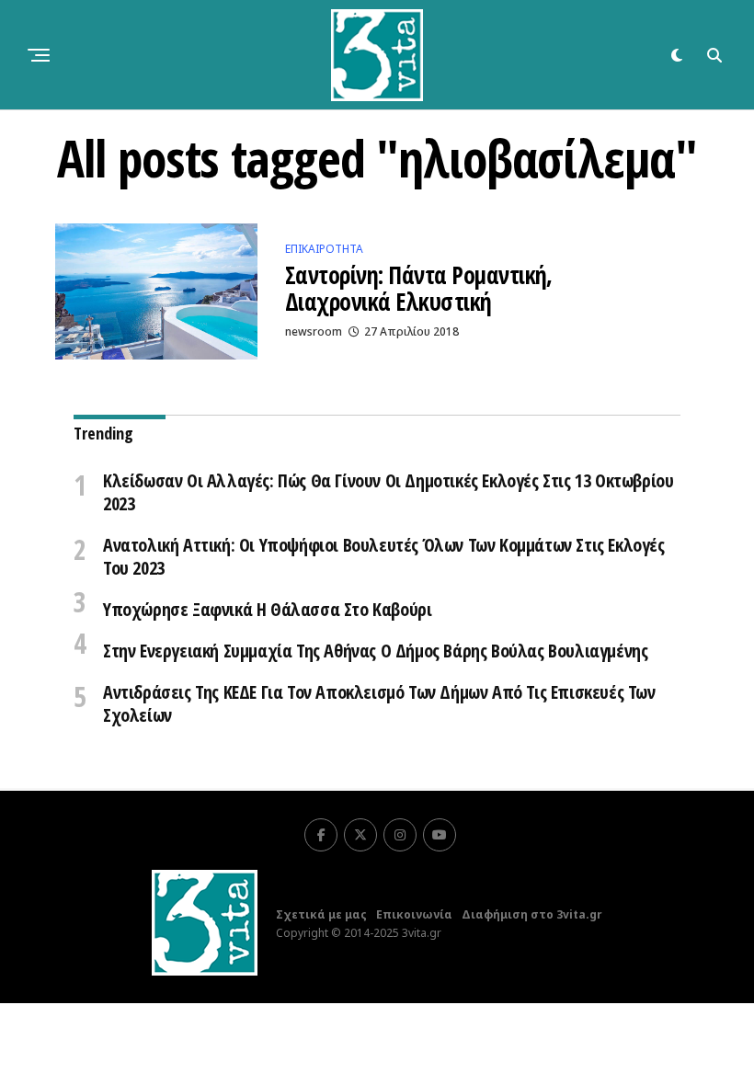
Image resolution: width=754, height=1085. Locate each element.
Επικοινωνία (414, 914)
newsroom (313, 331)
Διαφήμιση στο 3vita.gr (532, 914)
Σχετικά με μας (321, 914)
